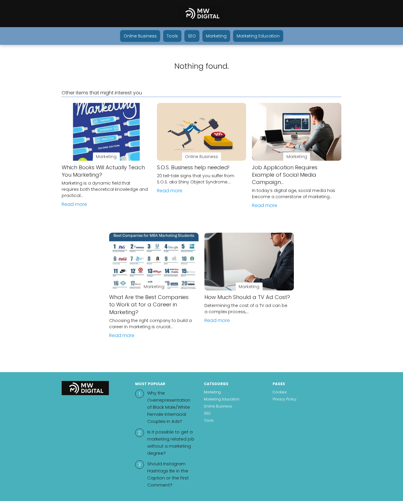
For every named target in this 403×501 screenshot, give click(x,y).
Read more (74, 204)
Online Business (140, 36)
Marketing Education (258, 36)
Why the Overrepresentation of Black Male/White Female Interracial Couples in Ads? (168, 407)
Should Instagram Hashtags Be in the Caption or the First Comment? (168, 474)
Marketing (216, 36)
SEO (192, 36)
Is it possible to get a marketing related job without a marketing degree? (170, 442)
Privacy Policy (284, 399)
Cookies (280, 392)
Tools (172, 36)
